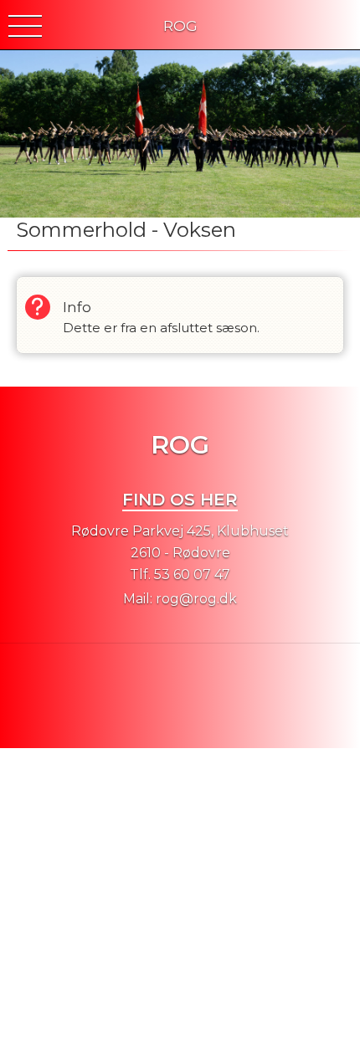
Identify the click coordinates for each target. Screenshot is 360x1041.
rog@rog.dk (196, 599)
